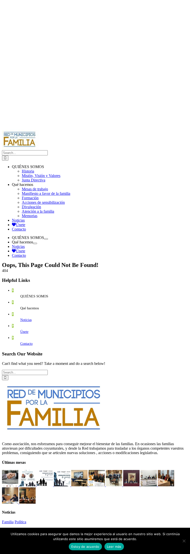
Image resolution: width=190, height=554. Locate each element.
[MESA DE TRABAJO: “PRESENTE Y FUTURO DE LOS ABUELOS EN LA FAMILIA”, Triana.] (149, 485)
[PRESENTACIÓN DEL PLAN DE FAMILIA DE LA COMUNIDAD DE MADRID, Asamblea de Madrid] (27, 502)
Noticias (26, 320)
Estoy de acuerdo (85, 547)
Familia (8, 522)
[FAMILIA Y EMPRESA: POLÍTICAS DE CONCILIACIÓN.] (62, 485)
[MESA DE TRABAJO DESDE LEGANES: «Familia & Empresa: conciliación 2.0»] (10, 485)
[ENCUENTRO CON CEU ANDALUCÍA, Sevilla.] (114, 485)
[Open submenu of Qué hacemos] (35, 243)
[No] (183, 540)
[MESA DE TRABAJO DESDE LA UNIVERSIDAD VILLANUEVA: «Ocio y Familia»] (28, 485)
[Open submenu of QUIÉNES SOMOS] (46, 239)
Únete (24, 332)
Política (20, 522)
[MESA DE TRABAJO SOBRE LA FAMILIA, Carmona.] (132, 485)
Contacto (26, 344)
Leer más (114, 547)
